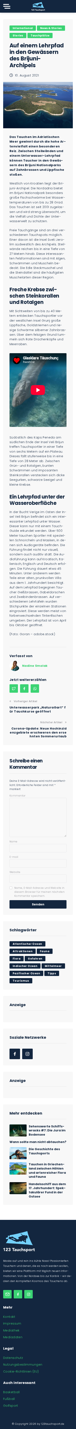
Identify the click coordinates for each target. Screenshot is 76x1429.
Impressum (12, 1323)
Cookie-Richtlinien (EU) (21, 1371)
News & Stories (51, 28)
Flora (16, 958)
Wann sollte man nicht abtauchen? (38, 1142)
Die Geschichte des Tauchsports (44, 1151)
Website (15, 872)
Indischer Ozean (25, 966)
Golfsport (10, 1406)
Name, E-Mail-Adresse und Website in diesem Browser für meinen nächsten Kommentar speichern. (39, 892)
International (23, 28)
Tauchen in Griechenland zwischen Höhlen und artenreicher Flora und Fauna (47, 1170)
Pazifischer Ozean (26, 973)
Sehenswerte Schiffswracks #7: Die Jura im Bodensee (47, 1130)
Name (14, 841)
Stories (18, 35)
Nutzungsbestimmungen (22, 1364)
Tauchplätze (40, 35)
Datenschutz (13, 1358)
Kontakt (9, 1317)
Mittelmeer (53, 966)
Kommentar (18, 795)
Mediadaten (12, 1337)
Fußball (9, 1399)
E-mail (14, 857)
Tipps (52, 973)
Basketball (11, 1392)
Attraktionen (23, 951)
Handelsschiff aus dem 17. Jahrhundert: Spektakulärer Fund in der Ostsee (47, 1190)
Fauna (44, 951)
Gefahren (35, 958)
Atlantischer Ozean (27, 944)
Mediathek (11, 1330)
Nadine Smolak (35, 666)
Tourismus (21, 981)
